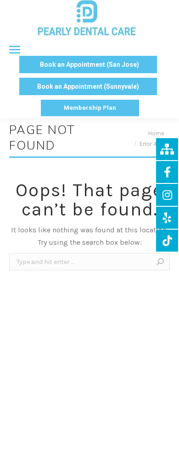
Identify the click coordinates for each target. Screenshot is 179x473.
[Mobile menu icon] (10, 50)
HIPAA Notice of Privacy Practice (110, 452)
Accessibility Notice (89, 463)
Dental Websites (129, 442)
